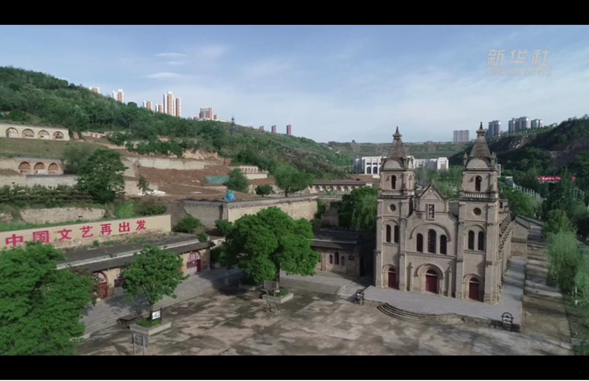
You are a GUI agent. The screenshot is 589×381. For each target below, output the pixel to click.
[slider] (565, 373)
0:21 (17, 373)
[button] (5, 374)
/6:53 (27, 373)
